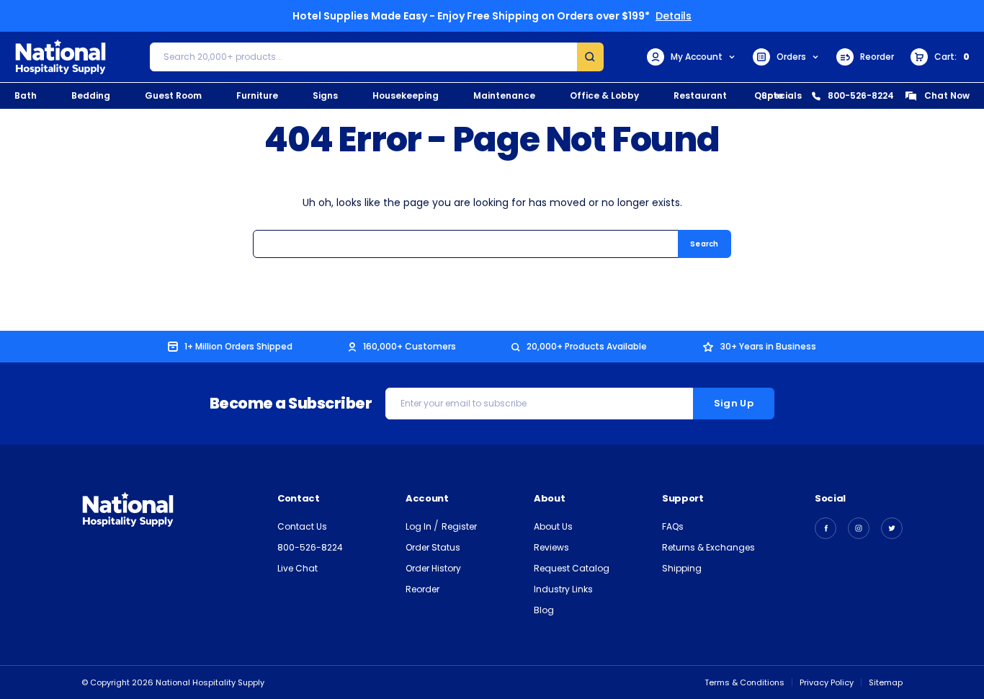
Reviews (551, 547)
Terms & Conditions (744, 682)
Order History (433, 568)
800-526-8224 (861, 95)
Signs (325, 95)
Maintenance (504, 95)
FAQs (673, 526)
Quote (768, 95)
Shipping (682, 568)
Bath (25, 95)
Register (459, 526)
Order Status (433, 547)
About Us (553, 526)
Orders (791, 56)
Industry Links (563, 589)
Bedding (90, 95)
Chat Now (947, 95)
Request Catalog (571, 568)
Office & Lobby (604, 95)
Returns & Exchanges (708, 547)
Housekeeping (405, 95)
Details (674, 16)
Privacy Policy (827, 682)
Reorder (877, 56)
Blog (544, 610)
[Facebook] (825, 528)
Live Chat (297, 568)
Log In (420, 526)
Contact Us (302, 526)
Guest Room (173, 95)
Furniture (257, 95)
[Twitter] (892, 528)
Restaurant (700, 95)
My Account (697, 56)
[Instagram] (858, 528)
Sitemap (886, 682)
